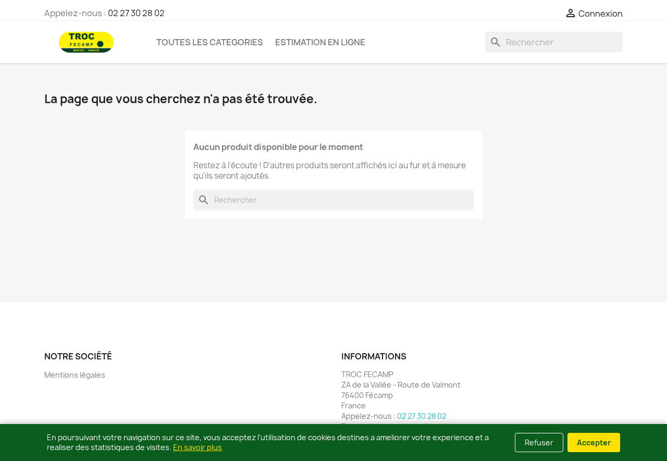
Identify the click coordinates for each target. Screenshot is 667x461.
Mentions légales (74, 375)
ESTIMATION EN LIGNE (320, 42)
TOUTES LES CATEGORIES (209, 42)
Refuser (539, 442)
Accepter (594, 442)
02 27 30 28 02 (136, 13)
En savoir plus (197, 447)
